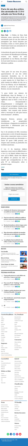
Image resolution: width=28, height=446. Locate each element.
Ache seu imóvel (18, 361)
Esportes (3, 329)
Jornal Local (17, 406)
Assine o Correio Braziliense (6, 355)
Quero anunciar (18, 386)
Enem (16, 324)
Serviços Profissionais (19, 396)
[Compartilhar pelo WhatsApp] (19, 214)
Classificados (19, 384)
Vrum (3, 402)
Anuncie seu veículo (5, 406)
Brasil (2, 322)
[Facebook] (5, 32)
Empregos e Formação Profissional (19, 392)
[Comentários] (10, 32)
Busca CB (3, 351)
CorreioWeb (5, 359)
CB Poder (16, 408)
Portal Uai (16, 427)
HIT (2, 379)
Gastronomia (3, 365)
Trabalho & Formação (19, 320)
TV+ (2, 380)
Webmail (3, 368)
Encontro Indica (18, 420)
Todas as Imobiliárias (19, 379)
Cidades (2, 318)
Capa (2, 317)
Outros (17, 423)
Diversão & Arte (4, 328)
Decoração (17, 374)
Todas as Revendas (4, 419)
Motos (2, 415)
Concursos (18, 339)
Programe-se (3, 375)
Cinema (2, 373)
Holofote (2, 335)
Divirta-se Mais (6, 371)
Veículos (16, 390)
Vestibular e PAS (18, 329)
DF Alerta (16, 404)
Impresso (4, 343)
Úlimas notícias (17, 368)
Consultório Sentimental (5, 363)
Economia (3, 324)
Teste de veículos (4, 410)
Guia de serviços (18, 370)
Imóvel (17, 359)
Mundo (2, 326)
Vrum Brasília (17, 410)
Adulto (16, 394)
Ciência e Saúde (4, 331)
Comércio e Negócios (19, 398)
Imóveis (16, 388)
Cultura (16, 328)
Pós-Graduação (18, 335)
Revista (16, 417)
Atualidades (17, 419)
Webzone (3, 366)
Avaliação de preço (4, 412)
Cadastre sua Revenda (5, 421)
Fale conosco (17, 337)
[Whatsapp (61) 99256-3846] (8, 434)
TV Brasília (18, 402)
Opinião (2, 333)
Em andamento (17, 345)
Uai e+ (16, 429)
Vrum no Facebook (4, 417)
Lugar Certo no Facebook (19, 377)
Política (2, 320)
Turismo (2, 339)
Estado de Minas (18, 425)
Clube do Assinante (5, 353)
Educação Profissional (19, 333)
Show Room (17, 372)
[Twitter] (8, 32)
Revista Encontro (20, 413)
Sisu (15, 331)
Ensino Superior (18, 318)
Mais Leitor (3, 382)
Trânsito (2, 340)
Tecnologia (3, 337)
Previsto (16, 344)
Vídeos (2, 414)
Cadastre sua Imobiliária (19, 381)
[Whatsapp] (2, 32)
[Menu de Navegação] (2, 1)
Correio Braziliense (7, 314)
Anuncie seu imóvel (18, 363)
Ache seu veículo (4, 404)
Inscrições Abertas (18, 347)
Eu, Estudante (19, 314)
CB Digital (3, 349)
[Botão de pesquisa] (26, 1)
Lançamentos (17, 366)
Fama (2, 361)
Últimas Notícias (18, 326)
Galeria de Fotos (18, 375)
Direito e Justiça (4, 347)
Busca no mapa (17, 365)
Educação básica (18, 317)
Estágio (16, 322)
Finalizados (17, 349)
